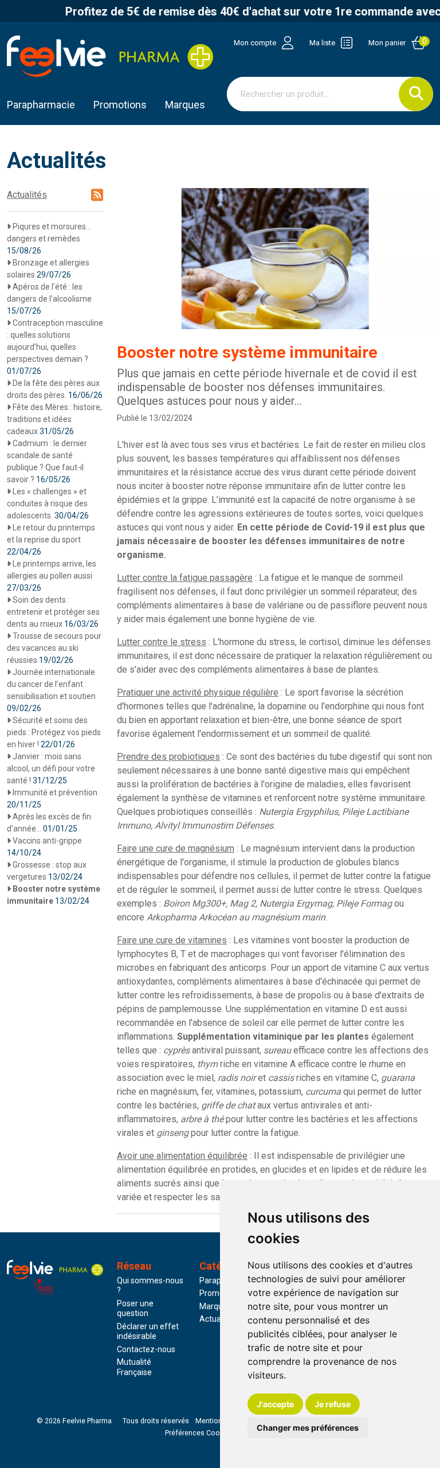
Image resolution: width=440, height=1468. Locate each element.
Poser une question (135, 1308)
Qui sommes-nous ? (150, 1285)
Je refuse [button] (333, 1404)
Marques (185, 105)
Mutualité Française (134, 1367)
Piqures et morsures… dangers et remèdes (49, 238)
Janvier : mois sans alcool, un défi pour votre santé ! (51, 768)
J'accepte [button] (275, 1404)
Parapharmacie (41, 105)
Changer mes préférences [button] (308, 1427)
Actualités (27, 194)
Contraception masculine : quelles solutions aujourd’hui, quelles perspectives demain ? (55, 347)
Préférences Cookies (199, 1433)
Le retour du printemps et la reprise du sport (51, 539)
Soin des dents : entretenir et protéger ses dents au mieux (53, 611)
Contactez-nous (146, 1349)
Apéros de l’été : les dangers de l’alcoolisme (49, 298)
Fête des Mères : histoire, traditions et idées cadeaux (54, 419)
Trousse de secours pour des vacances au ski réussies (54, 648)
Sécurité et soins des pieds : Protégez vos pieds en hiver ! (54, 732)
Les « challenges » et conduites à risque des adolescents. (48, 503)
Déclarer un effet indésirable (148, 1331)
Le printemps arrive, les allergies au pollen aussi (51, 575)
